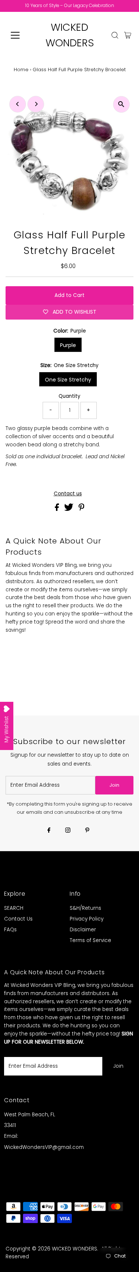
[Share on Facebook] (57, 509)
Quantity (69, 396)
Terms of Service (90, 940)
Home (21, 69)
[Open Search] (114, 35)
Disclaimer (83, 929)
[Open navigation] (21, 35)
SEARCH (13, 908)
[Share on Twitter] (69, 509)
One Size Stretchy (68, 379)
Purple (68, 345)
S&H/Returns (85, 908)
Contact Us (18, 918)
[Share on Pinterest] (82, 509)
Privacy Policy (86, 918)
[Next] (35, 104)
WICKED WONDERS (74, 1248)
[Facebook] (49, 831)
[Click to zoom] (121, 104)
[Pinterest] (87, 831)
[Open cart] (127, 35)
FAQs (10, 929)
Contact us (68, 493)
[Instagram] (67, 831)
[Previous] (17, 104)
